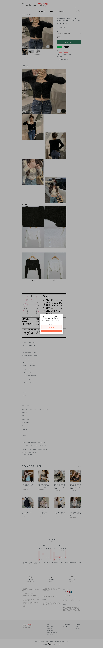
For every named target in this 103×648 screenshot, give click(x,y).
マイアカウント (73, 7)
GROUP (51, 11)
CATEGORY (41, 11)
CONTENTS (61, 11)
